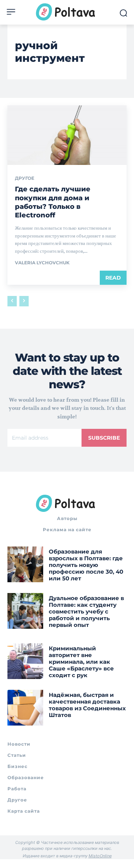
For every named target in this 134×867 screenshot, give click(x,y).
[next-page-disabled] (24, 301)
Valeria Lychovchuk (42, 262)
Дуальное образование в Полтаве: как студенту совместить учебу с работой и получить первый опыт (86, 611)
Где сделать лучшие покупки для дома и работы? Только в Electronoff (52, 202)
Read (113, 277)
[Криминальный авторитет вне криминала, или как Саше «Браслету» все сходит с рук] (25, 661)
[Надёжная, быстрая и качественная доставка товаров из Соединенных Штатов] (25, 708)
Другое (24, 178)
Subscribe (104, 437)
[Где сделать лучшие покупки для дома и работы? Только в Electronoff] (67, 135)
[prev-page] (12, 301)
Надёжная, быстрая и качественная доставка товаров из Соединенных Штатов (87, 704)
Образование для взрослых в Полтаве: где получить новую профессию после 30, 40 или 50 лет (86, 565)
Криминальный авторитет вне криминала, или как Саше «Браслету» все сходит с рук (81, 662)
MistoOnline (100, 855)
